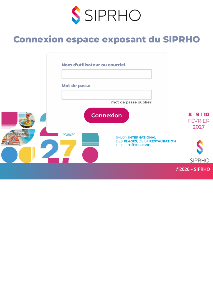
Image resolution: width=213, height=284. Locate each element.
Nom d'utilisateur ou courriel (93, 64)
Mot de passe (76, 85)
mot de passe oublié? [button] (131, 102)
